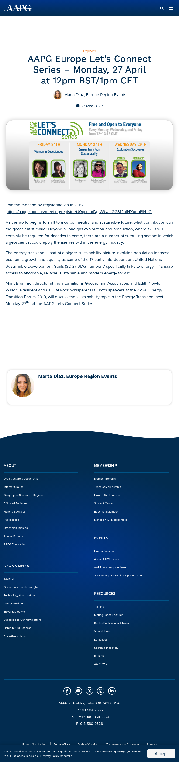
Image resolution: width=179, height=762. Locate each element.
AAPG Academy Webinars (110, 567)
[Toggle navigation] (170, 8)
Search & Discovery (106, 648)
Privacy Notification (34, 744)
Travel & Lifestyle (14, 611)
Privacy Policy (50, 756)
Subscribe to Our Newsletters (22, 620)
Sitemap (151, 744)
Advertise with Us (15, 636)
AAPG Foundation (15, 544)
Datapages (100, 639)
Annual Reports (13, 536)
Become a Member (106, 511)
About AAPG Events (106, 559)
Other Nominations (16, 528)
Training (99, 607)
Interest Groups (14, 487)
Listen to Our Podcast (17, 628)
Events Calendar (104, 551)
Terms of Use (62, 744)
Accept (161, 753)
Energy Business (14, 603)
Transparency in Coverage (122, 744)
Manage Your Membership (110, 520)
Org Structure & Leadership (21, 479)
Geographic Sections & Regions (24, 495)
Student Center (104, 503)
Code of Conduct (88, 744)
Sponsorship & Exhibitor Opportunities (118, 575)
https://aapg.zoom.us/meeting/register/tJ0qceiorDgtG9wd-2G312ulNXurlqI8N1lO (79, 212)
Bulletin (99, 656)
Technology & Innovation (19, 595)
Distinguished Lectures (108, 615)
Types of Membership (107, 487)
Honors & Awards (15, 511)
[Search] (162, 8)
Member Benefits (105, 479)
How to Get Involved (107, 495)
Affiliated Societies (15, 503)
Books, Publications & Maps (111, 623)
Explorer (9, 579)
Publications (11, 520)
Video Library (102, 631)
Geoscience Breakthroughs (21, 587)
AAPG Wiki (101, 664)
